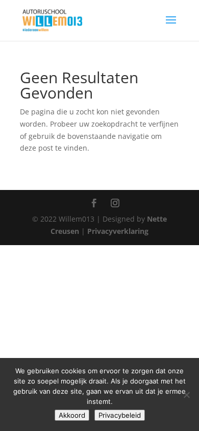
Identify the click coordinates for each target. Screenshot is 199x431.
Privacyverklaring (117, 231)
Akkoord (72, 415)
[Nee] (186, 395)
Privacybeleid (119, 415)
